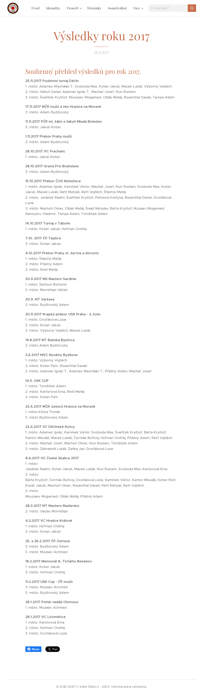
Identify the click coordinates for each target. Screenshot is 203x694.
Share (35, 649)
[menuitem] (37, 8)
